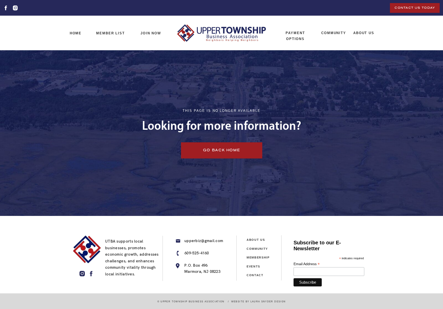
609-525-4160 (196, 253)
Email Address (307, 264)
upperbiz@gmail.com (203, 240)
